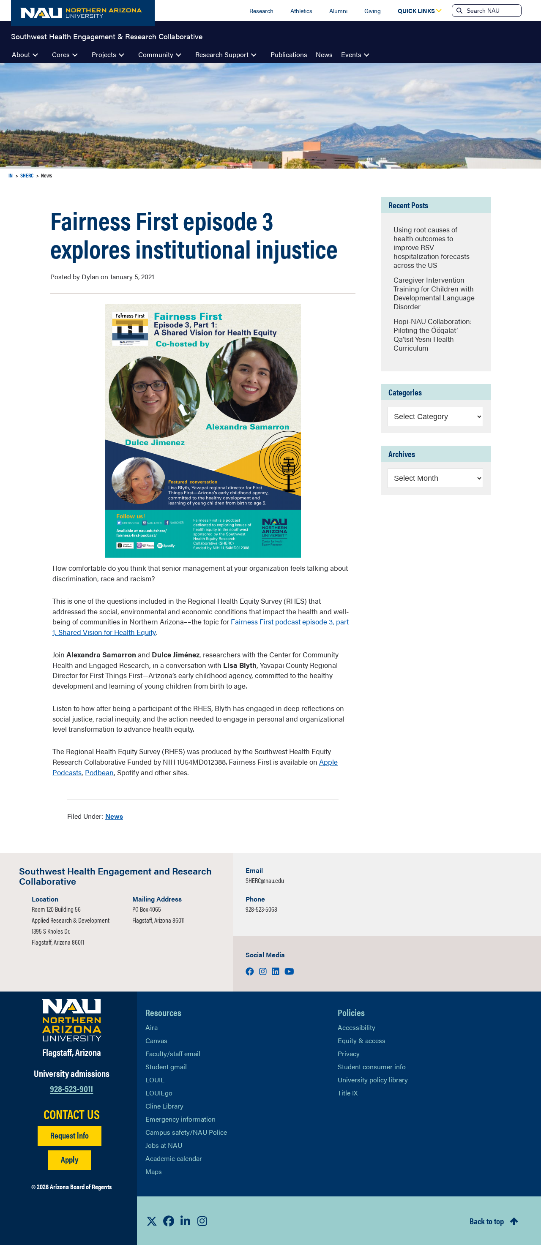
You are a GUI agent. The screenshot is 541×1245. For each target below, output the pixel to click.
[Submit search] (458, 10)
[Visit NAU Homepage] (71, 1020)
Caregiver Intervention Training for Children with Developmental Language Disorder (434, 293)
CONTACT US (72, 1114)
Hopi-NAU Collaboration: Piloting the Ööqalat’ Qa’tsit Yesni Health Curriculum (432, 334)
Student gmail (166, 1066)
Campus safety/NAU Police (186, 1132)
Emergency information (180, 1119)
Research (261, 10)
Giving (372, 10)
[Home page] (83, 13)
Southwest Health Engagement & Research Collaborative (106, 35)
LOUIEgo (158, 1093)
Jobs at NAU (163, 1145)
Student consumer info (372, 1066)
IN (10, 175)
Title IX (348, 1093)
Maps (153, 1171)
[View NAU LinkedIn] (185, 1220)
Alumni (338, 10)
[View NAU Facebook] (168, 1220)
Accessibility (356, 1027)
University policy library (373, 1080)
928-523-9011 (71, 1088)
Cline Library (164, 1106)
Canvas (156, 1040)
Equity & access (361, 1040)
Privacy (349, 1053)
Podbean (99, 772)
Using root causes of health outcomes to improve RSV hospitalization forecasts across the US (431, 247)
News (324, 54)
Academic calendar (173, 1158)
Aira (151, 1027)
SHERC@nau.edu (265, 880)
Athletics (301, 10)
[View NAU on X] (151, 1220)
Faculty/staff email (172, 1053)
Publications (288, 54)
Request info (69, 1135)
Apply (69, 1159)
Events (351, 54)
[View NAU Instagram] (202, 1220)
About (21, 54)
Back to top (487, 1221)
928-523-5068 (261, 909)
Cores (61, 54)
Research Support (222, 54)
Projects (104, 54)
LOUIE (155, 1080)
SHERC (26, 175)
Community (155, 54)
